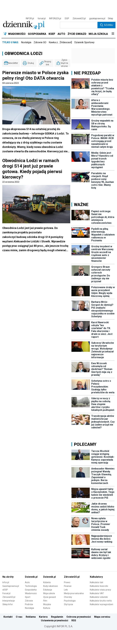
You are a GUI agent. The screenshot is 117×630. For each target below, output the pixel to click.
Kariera (43, 616)
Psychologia (70, 600)
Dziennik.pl (31, 576)
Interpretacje (8, 600)
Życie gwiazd (49, 597)
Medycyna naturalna (74, 593)
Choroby (68, 597)
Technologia (31, 586)
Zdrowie (29, 600)
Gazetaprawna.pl (10, 586)
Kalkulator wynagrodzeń (101, 604)
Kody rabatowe (50, 586)
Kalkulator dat (96, 582)
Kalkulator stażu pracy (100, 589)
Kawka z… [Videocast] (60, 42)
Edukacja (47, 589)
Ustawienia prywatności (54, 620)
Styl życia (68, 604)
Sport (27, 597)
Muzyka (47, 604)
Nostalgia (26, 42)
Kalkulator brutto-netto (101, 600)
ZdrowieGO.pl (79, 18)
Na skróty (8, 576)
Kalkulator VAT (97, 593)
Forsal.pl (6, 593)
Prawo (67, 582)
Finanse (67, 586)
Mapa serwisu (102, 616)
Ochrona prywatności (78, 616)
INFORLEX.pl (55, 18)
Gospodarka (31, 589)
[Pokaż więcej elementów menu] (112, 34)
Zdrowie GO (40, 42)
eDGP (5, 589)
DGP (67, 18)
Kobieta (47, 582)
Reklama (31, 616)
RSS (73, 620)
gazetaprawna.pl (97, 18)
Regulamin (57, 616)
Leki (66, 589)
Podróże (29, 604)
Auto (27, 582)
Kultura (46, 608)
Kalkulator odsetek (99, 597)
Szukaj (108, 25)
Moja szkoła (49, 593)
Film (45, 600)
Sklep (110, 18)
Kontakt (8, 616)
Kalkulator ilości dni (99, 586)
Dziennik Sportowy (84, 42)
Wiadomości (31, 593)
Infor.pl (5, 582)
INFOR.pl (30, 18)
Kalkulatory (96, 576)
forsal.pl (42, 18)
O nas (19, 616)
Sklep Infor (7, 604)
